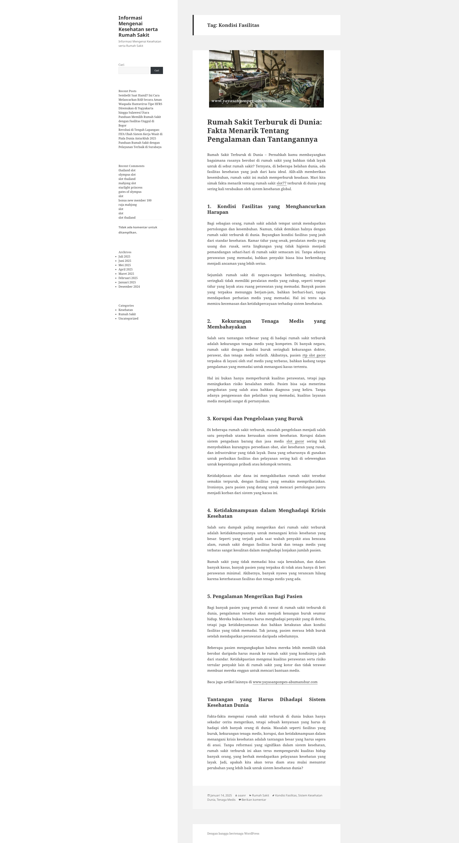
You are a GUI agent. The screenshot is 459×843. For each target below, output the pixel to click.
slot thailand (127, 179)
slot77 (282, 183)
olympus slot (127, 175)
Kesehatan (126, 310)
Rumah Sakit (127, 314)
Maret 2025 (126, 274)
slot (121, 196)
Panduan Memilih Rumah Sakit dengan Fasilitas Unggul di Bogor (140, 121)
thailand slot (127, 170)
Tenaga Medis (226, 800)
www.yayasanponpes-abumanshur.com (285, 682)
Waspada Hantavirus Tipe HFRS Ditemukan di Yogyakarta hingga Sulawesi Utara (140, 108)
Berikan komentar (254, 800)
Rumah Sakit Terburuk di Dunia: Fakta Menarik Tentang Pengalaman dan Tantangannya (264, 130)
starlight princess (130, 187)
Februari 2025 (128, 278)
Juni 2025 (125, 261)
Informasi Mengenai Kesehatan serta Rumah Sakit (138, 26)
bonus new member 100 (135, 200)
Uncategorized (128, 318)
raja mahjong (128, 205)
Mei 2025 (125, 265)
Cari (121, 65)
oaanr (242, 795)
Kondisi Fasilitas (286, 795)
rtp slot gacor (314, 355)
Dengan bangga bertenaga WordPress (233, 833)
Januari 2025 (127, 282)
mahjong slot (127, 183)
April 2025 (126, 269)
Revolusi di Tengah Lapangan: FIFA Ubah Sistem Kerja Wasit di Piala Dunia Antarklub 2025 (140, 134)
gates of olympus (130, 192)
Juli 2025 (124, 256)
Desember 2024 (129, 287)
